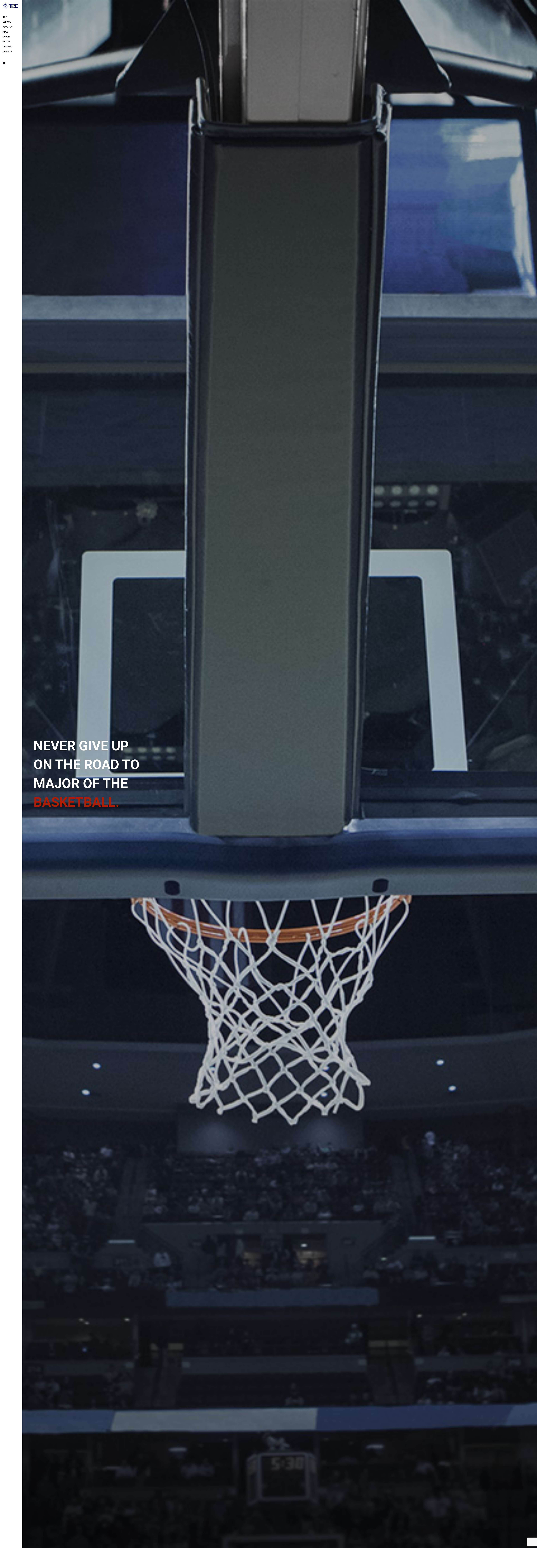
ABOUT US (8, 27)
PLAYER (6, 42)
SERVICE (7, 22)
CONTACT (7, 51)
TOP (5, 17)
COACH (6, 37)
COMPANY (7, 46)
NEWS (5, 32)
